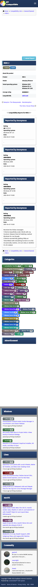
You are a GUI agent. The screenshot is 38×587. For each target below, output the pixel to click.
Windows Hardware (11, 303)
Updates (23, 290)
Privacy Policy (22, 584)
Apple (8, 505)
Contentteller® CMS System (17, 581)
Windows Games (22, 300)
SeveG (14, 568)
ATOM (32, 584)
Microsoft (20, 278)
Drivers (27, 266)
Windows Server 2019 (11, 321)
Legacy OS (8, 278)
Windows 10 (20, 293)
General (7, 67)
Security (20, 284)
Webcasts (8, 293)
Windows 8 (8, 300)
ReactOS (22, 281)
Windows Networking (11, 309)
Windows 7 (21, 297)
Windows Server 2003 (27, 312)
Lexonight (15, 560)
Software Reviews (9, 290)
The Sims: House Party (27, 106)
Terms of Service (12, 584)
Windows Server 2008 (11, 315)
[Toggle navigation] (35, 3)
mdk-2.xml (25, 96)
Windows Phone (28, 309)
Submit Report (30, 58)
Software (22, 287)
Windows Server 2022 (11, 324)
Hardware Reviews (10, 275)
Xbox (19, 334)
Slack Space (9, 287)
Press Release (9, 281)
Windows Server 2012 (10, 318)
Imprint (3, 584)
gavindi (14, 552)
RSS (28, 584)
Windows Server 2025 (11, 327)
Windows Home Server (11, 306)
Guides (18, 272)
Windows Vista (26, 331)
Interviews (24, 275)
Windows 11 (8, 297)
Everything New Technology (13, 269)
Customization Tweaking (12, 266)
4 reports (13, 67)
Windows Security (10, 312)
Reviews (8, 284)
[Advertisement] (19, 35)
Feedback (30, 269)
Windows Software (10, 331)
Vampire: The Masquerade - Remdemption (18, 102)
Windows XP (8, 334)
